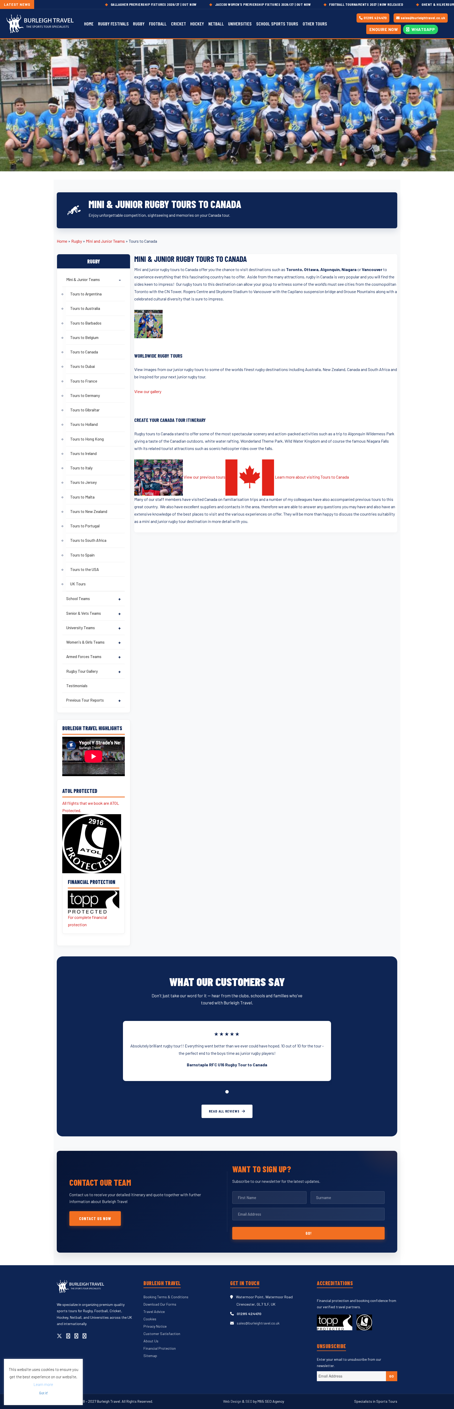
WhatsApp (423, 29)
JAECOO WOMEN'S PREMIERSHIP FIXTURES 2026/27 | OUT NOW (214, 4)
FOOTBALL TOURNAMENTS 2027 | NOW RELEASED (318, 4)
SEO (248, 1401)
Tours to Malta (82, 497)
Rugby (139, 24)
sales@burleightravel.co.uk (423, 18)
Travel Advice (154, 1311)
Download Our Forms (159, 1304)
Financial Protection (159, 1348)
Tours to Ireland (83, 453)
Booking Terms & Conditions (165, 1297)
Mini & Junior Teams (83, 279)
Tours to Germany (85, 395)
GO (391, 1376)
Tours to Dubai (82, 366)
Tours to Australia (85, 308)
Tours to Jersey (83, 482)
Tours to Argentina (86, 294)
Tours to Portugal (85, 525)
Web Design (232, 1401)
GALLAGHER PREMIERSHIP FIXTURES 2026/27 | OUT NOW (105, 4)
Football (158, 24)
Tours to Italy (81, 467)
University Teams (80, 627)
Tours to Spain (82, 555)
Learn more (43, 1384)
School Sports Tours (277, 24)
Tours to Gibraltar (85, 409)
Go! (309, 1233)
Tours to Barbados (85, 323)
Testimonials (76, 685)
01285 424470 (375, 18)
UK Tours (78, 583)
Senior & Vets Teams (83, 613)
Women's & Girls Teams (85, 642)
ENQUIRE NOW (383, 29)
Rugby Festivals (113, 24)
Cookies (149, 1319)
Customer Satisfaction (161, 1333)
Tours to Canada (84, 351)
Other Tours (315, 24)
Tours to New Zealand (88, 511)
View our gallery (147, 391)
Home (89, 24)
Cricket (178, 24)
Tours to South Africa (88, 540)
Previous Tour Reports (85, 700)
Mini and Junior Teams (105, 241)
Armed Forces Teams (83, 656)
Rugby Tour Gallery (82, 671)
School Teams (78, 598)
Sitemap (150, 1355)
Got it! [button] (43, 1393)
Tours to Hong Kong (87, 439)
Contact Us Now (95, 1218)
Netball (216, 24)
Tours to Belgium (84, 337)
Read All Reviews (224, 1111)
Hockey (197, 24)
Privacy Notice (155, 1326)
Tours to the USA (84, 569)
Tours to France (83, 381)
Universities (240, 24)
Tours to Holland (84, 424)
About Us (150, 1341)
